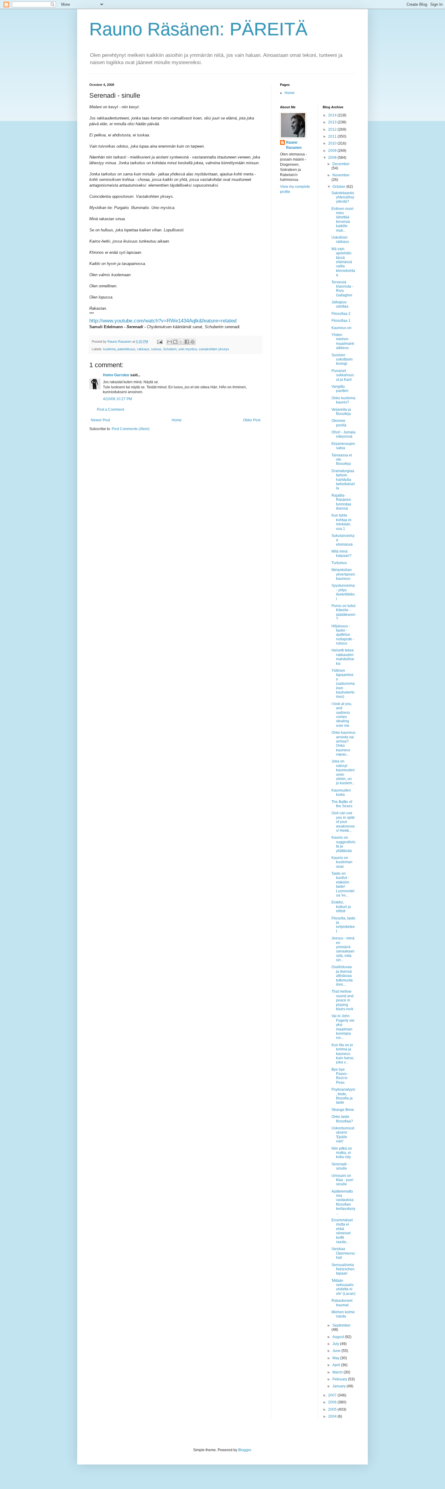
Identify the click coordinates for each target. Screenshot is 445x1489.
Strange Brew (342, 1110)
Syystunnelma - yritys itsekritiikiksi (343, 592)
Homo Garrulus (116, 375)
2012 (333, 129)
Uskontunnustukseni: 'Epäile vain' (342, 1134)
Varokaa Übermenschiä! (343, 1253)
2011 (333, 136)
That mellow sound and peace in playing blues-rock (342, 1000)
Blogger (244, 1450)
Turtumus (339, 563)
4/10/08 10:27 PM (117, 399)
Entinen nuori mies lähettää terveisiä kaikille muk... (342, 220)
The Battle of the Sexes (341, 804)
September (341, 1325)
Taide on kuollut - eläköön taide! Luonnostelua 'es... (342, 884)
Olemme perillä (338, 423)
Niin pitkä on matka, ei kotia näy (341, 1152)
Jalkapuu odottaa (339, 304)
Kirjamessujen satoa (343, 446)
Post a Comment (110, 409)
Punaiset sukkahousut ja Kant (342, 375)
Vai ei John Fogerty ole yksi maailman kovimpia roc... (342, 1027)
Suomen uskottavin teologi (342, 359)
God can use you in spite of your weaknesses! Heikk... (343, 822)
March (338, 1372)
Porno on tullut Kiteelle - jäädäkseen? (343, 612)
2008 (333, 157)
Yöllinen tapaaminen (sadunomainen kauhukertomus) (343, 683)
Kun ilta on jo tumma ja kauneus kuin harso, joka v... (342, 1054)
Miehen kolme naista (343, 1314)
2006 (333, 1402)
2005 (333, 1409)
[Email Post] (159, 341)
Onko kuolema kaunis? (343, 400)
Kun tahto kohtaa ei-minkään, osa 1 (341, 522)
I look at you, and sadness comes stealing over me (341, 715)
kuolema (109, 349)
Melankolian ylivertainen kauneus (343, 574)
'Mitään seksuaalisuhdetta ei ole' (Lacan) (343, 1287)
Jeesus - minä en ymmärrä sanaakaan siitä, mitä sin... (342, 949)
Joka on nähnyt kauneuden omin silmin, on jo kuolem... (343, 772)
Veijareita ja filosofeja (341, 411)
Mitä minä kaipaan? (341, 553)
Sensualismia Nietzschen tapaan (342, 1269)
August (338, 1337)
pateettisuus (126, 349)
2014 (333, 115)
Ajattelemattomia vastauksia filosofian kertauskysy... (343, 1202)
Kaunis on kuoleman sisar (341, 862)
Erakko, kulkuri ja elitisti (341, 906)
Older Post (251, 420)
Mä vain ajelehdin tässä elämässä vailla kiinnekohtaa (343, 262)
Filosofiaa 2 (341, 314)
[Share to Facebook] (187, 342)
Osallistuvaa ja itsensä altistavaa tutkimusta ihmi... (342, 976)
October (339, 186)
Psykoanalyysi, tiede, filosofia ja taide (343, 1096)
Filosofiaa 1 (341, 320)
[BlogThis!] (175, 342)
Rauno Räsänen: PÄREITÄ (198, 29)
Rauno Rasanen (294, 145)
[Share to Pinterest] (193, 342)
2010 (333, 143)
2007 (333, 1395)
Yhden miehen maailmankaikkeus (342, 341)
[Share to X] (181, 342)
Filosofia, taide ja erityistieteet (343, 924)
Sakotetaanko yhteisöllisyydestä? (342, 197)
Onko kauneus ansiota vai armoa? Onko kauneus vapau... (343, 743)
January (339, 1386)
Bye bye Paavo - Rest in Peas (340, 1076)
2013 (333, 122)
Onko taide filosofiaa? (342, 1119)
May (336, 1358)
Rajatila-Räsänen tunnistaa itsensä (341, 502)
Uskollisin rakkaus (340, 239)
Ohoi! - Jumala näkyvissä (343, 434)
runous (156, 349)
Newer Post (100, 420)
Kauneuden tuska (341, 792)
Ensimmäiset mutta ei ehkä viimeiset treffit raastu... (342, 1231)
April (336, 1365)
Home (177, 420)
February (340, 1379)
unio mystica (187, 349)
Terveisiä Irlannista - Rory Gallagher (342, 288)
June (336, 1351)
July (336, 1344)
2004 (333, 1416)
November (341, 175)
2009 (333, 151)
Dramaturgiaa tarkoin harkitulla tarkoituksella (343, 480)
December (341, 164)
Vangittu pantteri (339, 388)
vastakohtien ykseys (214, 349)
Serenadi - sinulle (340, 1166)
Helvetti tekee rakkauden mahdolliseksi (342, 656)
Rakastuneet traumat (341, 1302)
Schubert (169, 349)
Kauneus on (341, 328)
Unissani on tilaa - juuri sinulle (342, 1180)
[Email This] (169, 342)
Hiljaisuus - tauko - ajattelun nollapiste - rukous (342, 635)
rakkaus (143, 349)
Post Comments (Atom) (131, 429)
